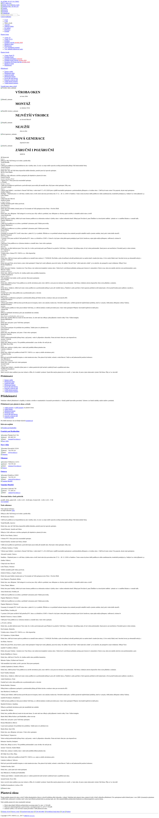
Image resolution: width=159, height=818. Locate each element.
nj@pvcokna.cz (12, 452)
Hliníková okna (8, 44)
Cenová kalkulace (6, 16)
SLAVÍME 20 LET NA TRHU (10, 1)
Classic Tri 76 (8, 39)
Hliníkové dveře (9, 63)
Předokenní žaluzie (9, 76)
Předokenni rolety (9, 73)
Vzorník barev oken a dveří (9, 86)
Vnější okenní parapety (11, 81)
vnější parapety (19, 407)
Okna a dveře (8, 23)
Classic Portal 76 (9, 55)
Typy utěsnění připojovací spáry (13, 49)
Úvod (6, 20)
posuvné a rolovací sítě (11, 416)
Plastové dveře (5, 52)
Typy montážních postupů (12, 47)
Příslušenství (8, 46)
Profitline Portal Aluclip (15, 60)
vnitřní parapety (9, 407)
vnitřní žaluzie (8, 409)
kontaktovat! (29, 420)
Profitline (7, 41)
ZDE (13, 510)
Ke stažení (7, 28)
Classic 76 (7, 37)
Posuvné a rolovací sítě (11, 80)
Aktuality (7, 25)
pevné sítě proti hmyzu (11, 414)
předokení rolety (9, 412)
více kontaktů (5, 501)
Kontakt (6, 31)
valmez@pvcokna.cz (14, 492)
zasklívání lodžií (9, 417)
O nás (6, 21)
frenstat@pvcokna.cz (14, 439)
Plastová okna (5, 34)
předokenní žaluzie (9, 411)
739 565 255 (14, 6)
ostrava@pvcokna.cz (14, 479)
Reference (7, 29)
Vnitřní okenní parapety (11, 83)
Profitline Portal (9, 57)
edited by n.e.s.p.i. (29, 815)
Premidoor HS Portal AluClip (17, 62)
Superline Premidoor (13, 58)
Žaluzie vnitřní (8, 71)
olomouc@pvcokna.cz (14, 466)
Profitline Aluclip (13, 42)
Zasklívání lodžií (9, 75)
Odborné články (9, 26)
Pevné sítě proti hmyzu (11, 78)
